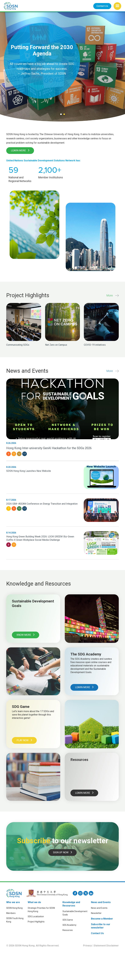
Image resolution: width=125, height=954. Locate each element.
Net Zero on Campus (56, 344)
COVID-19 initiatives (95, 344)
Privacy (87, 945)
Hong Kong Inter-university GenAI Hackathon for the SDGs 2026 (49, 448)
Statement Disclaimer (106, 945)
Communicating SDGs (17, 344)
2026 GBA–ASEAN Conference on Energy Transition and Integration (42, 503)
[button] (117, 6)
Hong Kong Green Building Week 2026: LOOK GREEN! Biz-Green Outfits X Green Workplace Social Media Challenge (40, 538)
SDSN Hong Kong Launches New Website (28, 470)
